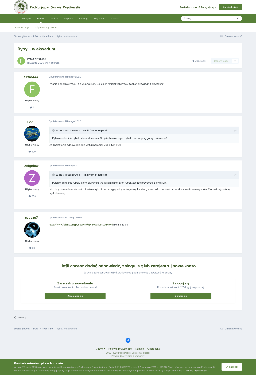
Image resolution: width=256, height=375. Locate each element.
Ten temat (224, 18)
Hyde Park (53, 62)
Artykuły (68, 18)
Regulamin (99, 18)
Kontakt (115, 18)
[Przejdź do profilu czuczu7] (32, 230)
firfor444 (40, 58)
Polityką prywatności (196, 370)
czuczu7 (31, 217)
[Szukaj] (238, 18)
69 (33, 248)
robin (31, 121)
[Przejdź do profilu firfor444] (21, 61)
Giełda (54, 18)
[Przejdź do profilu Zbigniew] (32, 178)
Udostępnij (200, 60)
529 (33, 151)
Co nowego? (24, 18)
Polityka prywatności (120, 348)
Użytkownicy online (46, 27)
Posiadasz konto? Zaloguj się (197, 7)
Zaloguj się (181, 296)
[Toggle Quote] (53, 130)
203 (33, 196)
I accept (233, 366)
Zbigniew (31, 166)
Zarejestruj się (230, 7)
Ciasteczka (153, 348)
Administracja (21, 27)
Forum (40, 18)
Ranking (83, 18)
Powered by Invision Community (128, 356)
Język (100, 348)
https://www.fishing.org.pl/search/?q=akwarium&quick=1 (81, 224)
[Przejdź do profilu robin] (32, 134)
